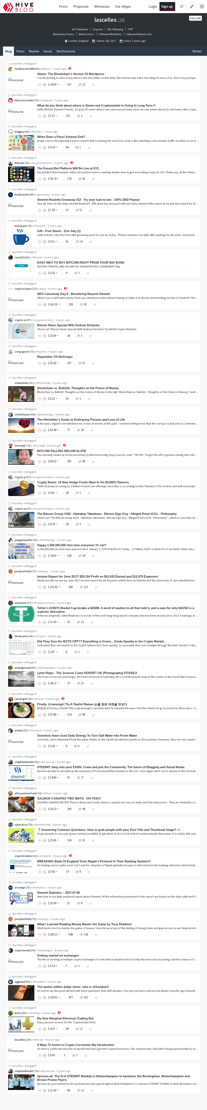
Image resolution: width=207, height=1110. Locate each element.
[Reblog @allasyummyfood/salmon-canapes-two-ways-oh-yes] (93, 809)
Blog (8, 51)
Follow (195, 18)
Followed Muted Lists (139, 34)
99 (83, 461)
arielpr (19, 730)
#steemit (46, 100)
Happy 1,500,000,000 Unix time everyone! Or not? (71, 545)
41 (83, 179)
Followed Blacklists (110, 34)
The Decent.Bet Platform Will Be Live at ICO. (68, 168)
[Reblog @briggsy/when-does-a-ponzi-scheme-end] (89, 147)
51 (80, 210)
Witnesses (102, 6)
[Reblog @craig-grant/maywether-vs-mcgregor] (93, 363)
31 (83, 840)
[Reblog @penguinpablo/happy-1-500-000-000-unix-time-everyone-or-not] (93, 556)
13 (82, 622)
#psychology (45, 414)
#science (36, 730)
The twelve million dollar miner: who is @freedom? (73, 987)
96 (83, 714)
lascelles (17, 63)
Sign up (167, 6)
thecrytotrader (24, 100)
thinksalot (21, 636)
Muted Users (86, 34)
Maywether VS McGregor (55, 356)
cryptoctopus (23, 288)
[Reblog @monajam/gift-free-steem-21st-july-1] (91, 241)
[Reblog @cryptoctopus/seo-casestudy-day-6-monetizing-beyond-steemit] (95, 304)
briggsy (19, 131)
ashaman (20, 603)
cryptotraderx (23, 856)
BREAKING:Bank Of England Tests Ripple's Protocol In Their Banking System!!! (94, 861)
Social (48, 51)
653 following (115, 29)
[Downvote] (44, 84)
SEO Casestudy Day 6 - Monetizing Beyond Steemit (73, 294)
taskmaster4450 (25, 69)
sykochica (21, 824)
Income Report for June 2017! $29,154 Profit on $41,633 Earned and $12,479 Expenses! (97, 576)
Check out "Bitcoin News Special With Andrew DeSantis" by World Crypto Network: (87, 329)
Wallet (197, 51)
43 (85, 304)
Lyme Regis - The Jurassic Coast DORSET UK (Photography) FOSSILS (87, 673)
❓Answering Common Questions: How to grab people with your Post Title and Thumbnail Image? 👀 (109, 829)
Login (153, 6)
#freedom (39, 981)
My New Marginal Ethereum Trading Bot (65, 1018)
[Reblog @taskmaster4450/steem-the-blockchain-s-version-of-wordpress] (93, 84)
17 (82, 777)
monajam (21, 226)
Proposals (81, 6)
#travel (39, 699)
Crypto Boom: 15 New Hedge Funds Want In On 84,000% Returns (83, 482)
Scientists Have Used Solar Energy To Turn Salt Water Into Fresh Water (87, 735)
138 (86, 934)
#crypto (40, 636)
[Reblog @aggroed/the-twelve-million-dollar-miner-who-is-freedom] (96, 997)
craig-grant (22, 351)
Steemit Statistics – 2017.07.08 (58, 892)
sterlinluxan (22, 414)
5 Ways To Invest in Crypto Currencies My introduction (75, 1045)
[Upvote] (40, 84)
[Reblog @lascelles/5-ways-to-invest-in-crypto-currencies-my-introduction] (86, 1055)
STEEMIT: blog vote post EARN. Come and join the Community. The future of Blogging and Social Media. (111, 767)
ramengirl (21, 699)
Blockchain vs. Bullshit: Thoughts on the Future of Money (78, 388)
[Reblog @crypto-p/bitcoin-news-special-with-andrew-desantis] (91, 336)
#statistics (39, 887)
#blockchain (43, 383)
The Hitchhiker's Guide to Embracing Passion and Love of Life (81, 419)
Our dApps (123, 6)
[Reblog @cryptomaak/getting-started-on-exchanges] (88, 966)
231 (86, 997)
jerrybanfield (23, 571)
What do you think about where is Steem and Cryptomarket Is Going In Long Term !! (96, 105)
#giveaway (43, 194)
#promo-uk (47, 762)
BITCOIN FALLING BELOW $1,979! (61, 451)
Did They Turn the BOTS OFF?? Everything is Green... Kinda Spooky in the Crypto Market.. (101, 641)
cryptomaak (22, 950)
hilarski (19, 163)
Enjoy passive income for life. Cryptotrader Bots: (66, 1022)
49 (83, 809)
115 (86, 587)
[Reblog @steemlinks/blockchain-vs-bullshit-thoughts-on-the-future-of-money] (89, 398)
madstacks (22, 194)
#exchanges (45, 950)
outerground (23, 668)
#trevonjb (39, 445)
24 (83, 556)
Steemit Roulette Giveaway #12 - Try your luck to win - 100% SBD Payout (88, 199)
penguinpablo (23, 540)
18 (82, 430)
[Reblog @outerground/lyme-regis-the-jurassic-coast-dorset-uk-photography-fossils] (92, 683)
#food (47, 793)
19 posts (98, 29)
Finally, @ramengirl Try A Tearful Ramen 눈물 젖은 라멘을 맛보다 (82, 704)
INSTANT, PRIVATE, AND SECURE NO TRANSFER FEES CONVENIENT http (78, 266)
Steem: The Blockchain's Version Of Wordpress (70, 74)
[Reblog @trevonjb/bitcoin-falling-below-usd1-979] (93, 461)
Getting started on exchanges (58, 955)
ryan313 (19, 257)
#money (37, 131)
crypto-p (20, 320)
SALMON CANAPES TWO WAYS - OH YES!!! (69, 798)
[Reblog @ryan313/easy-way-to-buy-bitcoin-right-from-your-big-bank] (88, 273)
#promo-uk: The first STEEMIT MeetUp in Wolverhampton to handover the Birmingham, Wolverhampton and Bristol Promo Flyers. (113, 1077)
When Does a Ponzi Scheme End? (61, 136)
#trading (35, 1013)
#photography (47, 668)
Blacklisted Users (63, 34)
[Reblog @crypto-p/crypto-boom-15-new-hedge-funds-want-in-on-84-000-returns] (89, 493)
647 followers (80, 29)
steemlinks (22, 383)
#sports (41, 351)
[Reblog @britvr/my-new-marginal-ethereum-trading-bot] (91, 1029)
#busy (46, 69)
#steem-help (43, 824)
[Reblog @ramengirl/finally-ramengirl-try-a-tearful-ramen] (93, 714)
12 (83, 84)
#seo (43, 288)
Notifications (66, 51)
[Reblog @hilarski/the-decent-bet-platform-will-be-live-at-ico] (93, 179)
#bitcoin (37, 257)
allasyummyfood (25, 793)
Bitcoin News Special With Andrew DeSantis (68, 325)
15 (82, 683)
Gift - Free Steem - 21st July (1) (59, 231)
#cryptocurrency (42, 163)
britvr (18, 1013)
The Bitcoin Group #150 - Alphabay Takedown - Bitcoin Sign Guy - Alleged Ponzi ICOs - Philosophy (107, 513)
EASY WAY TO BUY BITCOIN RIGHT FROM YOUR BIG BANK (81, 262)
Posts (63, 6)
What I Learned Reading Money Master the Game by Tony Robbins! (84, 924)
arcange (20, 887)
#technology (47, 540)
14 (80, 241)
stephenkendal (24, 762)
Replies (34, 51)
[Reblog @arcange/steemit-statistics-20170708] (91, 903)
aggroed (20, 981)
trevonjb (20, 445)
